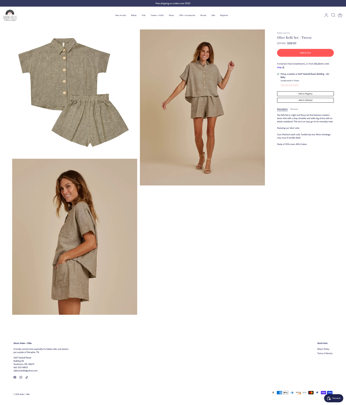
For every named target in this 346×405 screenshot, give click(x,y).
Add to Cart (305, 52)
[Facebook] (15, 377)
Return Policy (323, 349)
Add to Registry (305, 93)
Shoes (171, 15)
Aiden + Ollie (25, 394)
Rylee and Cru (283, 33)
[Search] (333, 15)
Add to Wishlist (305, 100)
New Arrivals (120, 15)
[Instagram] (20, 377)
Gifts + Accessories (187, 15)
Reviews (294, 109)
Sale (213, 15)
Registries (224, 15)
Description (282, 109)
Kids (143, 15)
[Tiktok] (26, 377)
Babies (134, 15)
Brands (203, 15)
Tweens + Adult (157, 15)
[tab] (283, 109)
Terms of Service (324, 353)
